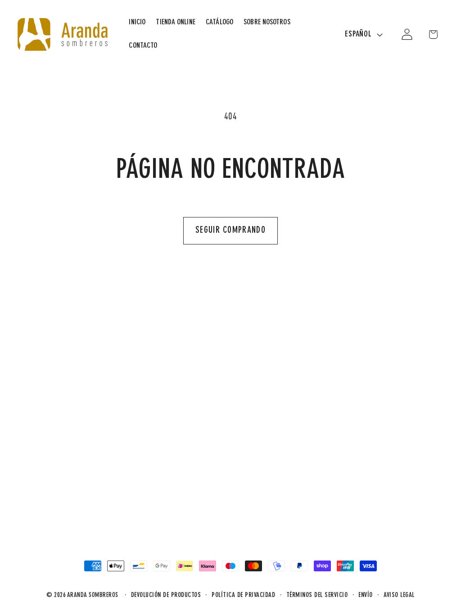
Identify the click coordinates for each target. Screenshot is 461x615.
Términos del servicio (317, 595)
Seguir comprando (230, 230)
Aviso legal (399, 595)
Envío (365, 595)
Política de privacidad (243, 595)
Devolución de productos (166, 595)
